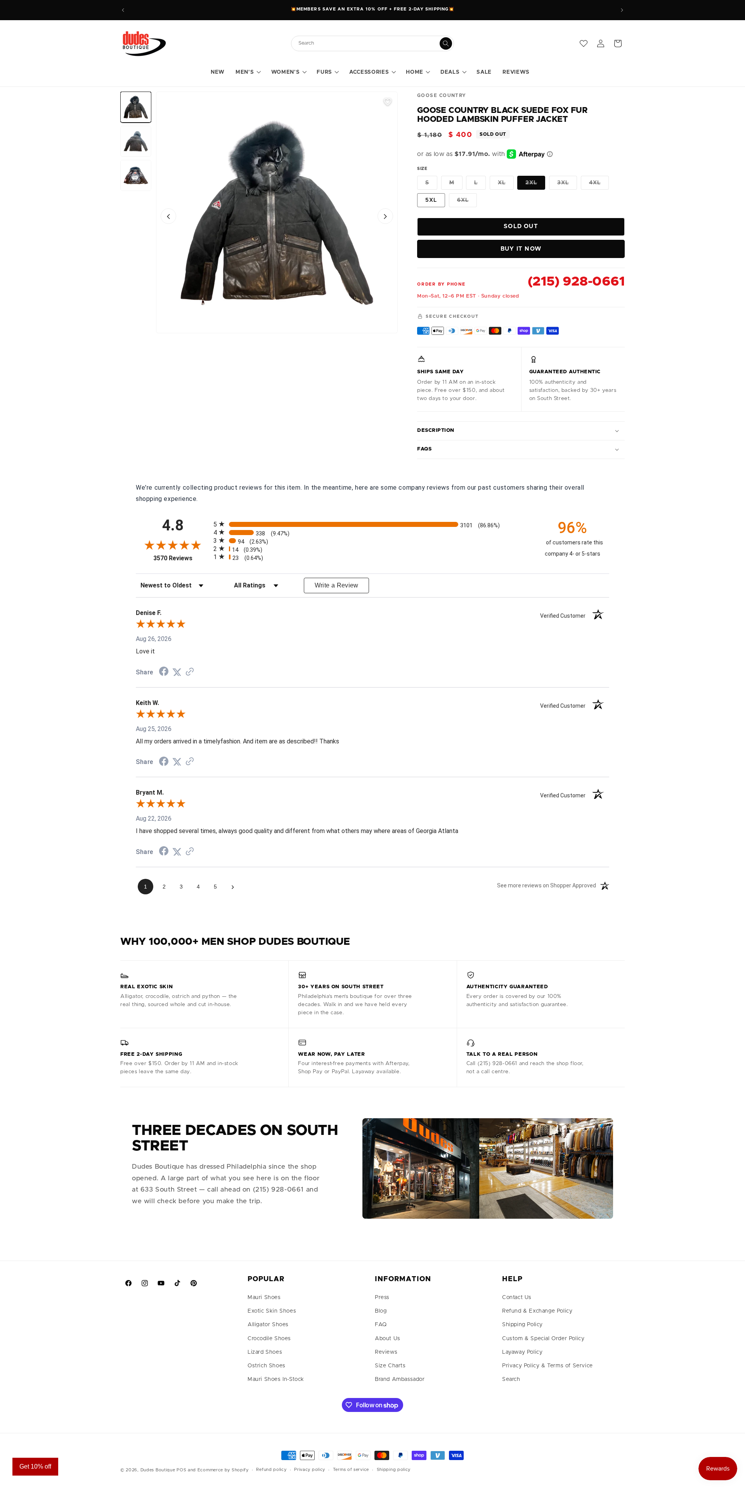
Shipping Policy (522, 1324)
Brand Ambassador (400, 1379)
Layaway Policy (522, 1352)
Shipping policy (394, 1469)
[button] (247, 72)
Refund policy (271, 1469)
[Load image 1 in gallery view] (135, 107)
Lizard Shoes (265, 1352)
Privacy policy (309, 1469)
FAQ (381, 1324)
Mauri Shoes (264, 1297)
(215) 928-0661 (576, 281)
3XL (567, 185)
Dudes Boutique (157, 1470)
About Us (387, 1338)
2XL (535, 185)
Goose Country (441, 95)
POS (181, 1470)
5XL (431, 200)
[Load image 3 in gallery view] (135, 175)
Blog (380, 1311)
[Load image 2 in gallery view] (135, 141)
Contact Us (517, 1297)
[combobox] (369, 43)
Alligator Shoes (268, 1324)
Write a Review (337, 585)
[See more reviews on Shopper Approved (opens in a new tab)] (189, 672)
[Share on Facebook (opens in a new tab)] (163, 672)
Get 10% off (35, 1466)
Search (511, 1379)
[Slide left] (168, 216)
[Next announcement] (622, 10)
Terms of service (351, 1469)
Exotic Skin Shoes (272, 1311)
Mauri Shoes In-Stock (276, 1379)
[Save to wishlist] (387, 101)
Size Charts (390, 1365)
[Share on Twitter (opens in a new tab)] (177, 672)
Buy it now (521, 249)
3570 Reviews (181, 558)
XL (506, 185)
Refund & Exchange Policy (537, 1311)
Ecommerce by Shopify (223, 1470)
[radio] (372, 524)
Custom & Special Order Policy (543, 1338)
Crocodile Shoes (269, 1338)
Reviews (386, 1352)
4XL (599, 185)
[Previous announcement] (123, 10)
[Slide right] (385, 216)
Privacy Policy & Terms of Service (547, 1365)
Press (382, 1297)
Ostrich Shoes (267, 1365)
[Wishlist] (583, 43)
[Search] (446, 43)
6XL (467, 202)
